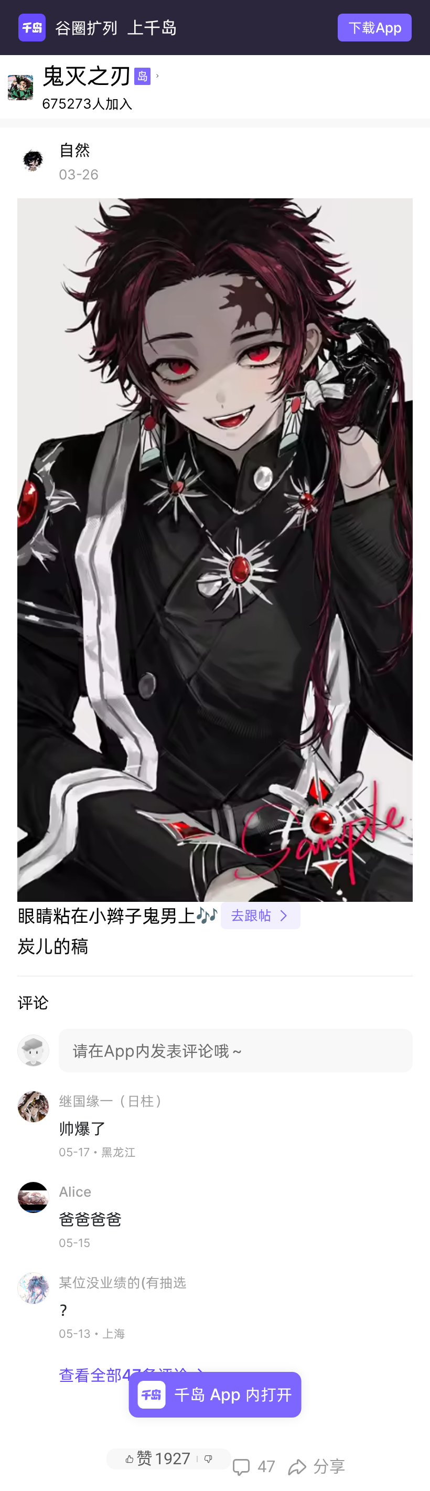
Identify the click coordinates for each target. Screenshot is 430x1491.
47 (253, 1466)
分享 (317, 1466)
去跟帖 (260, 915)
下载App (375, 27)
